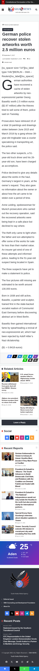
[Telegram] (30, 356)
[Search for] (36, 10)
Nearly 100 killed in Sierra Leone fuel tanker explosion (27, 410)
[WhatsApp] (24, 356)
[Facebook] (9, 356)
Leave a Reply (19, 422)
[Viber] (35, 356)
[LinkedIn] (19, 356)
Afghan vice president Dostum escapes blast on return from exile (10, 400)
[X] (14, 356)
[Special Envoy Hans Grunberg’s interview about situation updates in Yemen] (8, 516)
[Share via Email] (30, 360)
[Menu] (3, 10)
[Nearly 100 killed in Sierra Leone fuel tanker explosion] (28, 401)
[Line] (24, 360)
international (14, 25)
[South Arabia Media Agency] (19, 9)
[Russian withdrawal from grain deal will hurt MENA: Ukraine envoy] (10, 377)
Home (6, 25)
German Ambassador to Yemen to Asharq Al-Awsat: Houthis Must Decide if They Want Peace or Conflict (26, 458)
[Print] (35, 360)
